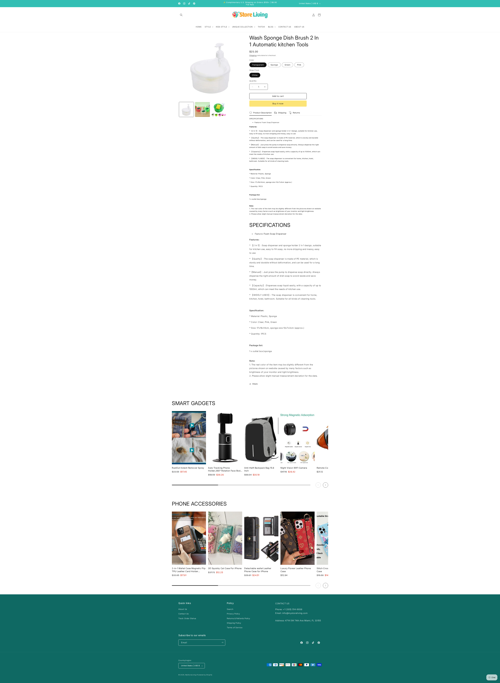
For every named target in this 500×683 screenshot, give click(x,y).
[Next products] (325, 485)
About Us (182, 609)
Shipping (253, 55)
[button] (181, 15)
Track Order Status (187, 618)
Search (230, 609)
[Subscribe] (222, 642)
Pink (299, 65)
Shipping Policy (234, 623)
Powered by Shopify (204, 675)
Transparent (258, 65)
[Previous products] (318, 485)
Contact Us (183, 614)
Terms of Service (234, 628)
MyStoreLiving (190, 675)
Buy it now (278, 103)
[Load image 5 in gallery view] (202, 109)
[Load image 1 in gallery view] (186, 109)
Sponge (274, 65)
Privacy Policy (233, 614)
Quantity (252, 81)
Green (287, 65)
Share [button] (255, 384)
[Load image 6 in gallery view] (218, 109)
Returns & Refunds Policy (238, 618)
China (255, 75)
